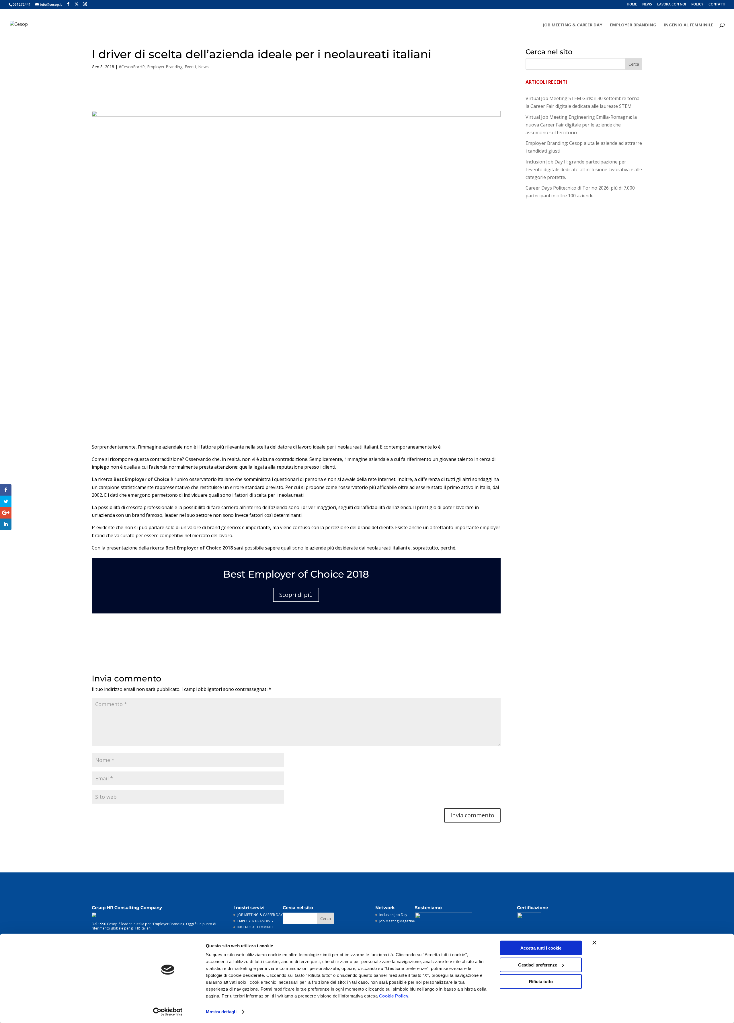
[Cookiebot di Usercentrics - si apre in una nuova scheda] (168, 1012)
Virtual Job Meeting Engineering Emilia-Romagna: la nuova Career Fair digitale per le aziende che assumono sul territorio (581, 125)
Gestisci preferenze (537, 964)
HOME (632, 5)
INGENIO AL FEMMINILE (688, 25)
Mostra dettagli (221, 1011)
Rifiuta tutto (541, 981)
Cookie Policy (394, 995)
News (203, 66)
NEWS (647, 5)
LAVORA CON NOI (671, 5)
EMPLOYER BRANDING (633, 25)
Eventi (190, 66)
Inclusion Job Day (393, 914)
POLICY (697, 5)
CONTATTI (716, 5)
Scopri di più (296, 595)
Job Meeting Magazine (397, 921)
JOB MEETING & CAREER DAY (572, 25)
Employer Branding (164, 66)
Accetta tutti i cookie (540, 948)
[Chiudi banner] (594, 943)
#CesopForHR (132, 66)
